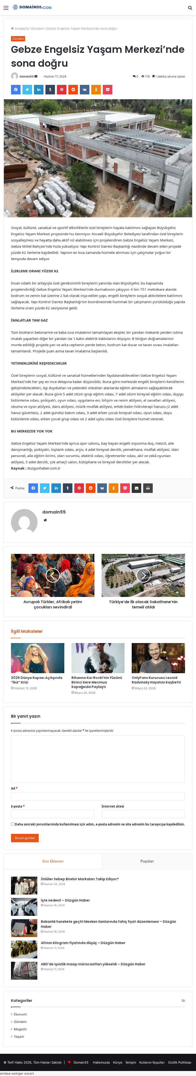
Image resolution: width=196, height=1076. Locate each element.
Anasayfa (21, 28)
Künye (117, 1062)
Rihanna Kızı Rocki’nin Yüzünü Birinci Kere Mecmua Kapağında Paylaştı (96, 682)
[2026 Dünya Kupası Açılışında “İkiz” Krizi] (37, 658)
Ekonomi (20, 1014)
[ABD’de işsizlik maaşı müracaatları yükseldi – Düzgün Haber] (24, 971)
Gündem (37, 28)
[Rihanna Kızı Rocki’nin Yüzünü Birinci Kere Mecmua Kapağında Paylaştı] (98, 658)
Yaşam (19, 1036)
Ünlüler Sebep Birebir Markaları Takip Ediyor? (80, 879)
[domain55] (33, 7)
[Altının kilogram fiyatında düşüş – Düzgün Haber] (24, 949)
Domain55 (81, 1062)
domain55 (27, 76)
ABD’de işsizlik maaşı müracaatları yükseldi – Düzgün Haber (93, 964)
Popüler (147, 861)
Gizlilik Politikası (179, 1062)
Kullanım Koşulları (152, 1062)
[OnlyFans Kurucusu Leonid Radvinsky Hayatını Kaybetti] (158, 658)
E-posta (18, 806)
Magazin (20, 1029)
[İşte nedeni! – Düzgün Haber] (24, 907)
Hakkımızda (101, 1062)
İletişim (131, 1062)
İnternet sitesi (113, 806)
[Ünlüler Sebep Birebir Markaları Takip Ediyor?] (24, 886)
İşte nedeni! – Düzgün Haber (65, 900)
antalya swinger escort (17, 1073)
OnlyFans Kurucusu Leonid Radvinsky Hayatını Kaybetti (156, 680)
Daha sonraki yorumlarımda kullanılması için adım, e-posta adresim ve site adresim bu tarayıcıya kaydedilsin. (100, 824)
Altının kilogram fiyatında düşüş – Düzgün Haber (83, 942)
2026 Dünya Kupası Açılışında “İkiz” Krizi (36, 680)
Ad (14, 788)
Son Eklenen (53, 861)
